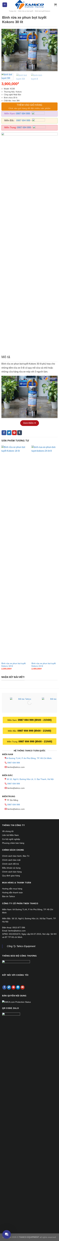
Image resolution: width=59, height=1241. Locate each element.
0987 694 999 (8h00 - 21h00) (35, 719)
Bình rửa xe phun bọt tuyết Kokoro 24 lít (44, 664)
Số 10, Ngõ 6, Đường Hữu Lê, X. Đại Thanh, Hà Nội (30, 779)
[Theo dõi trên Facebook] (4, 987)
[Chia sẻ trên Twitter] (9, 432)
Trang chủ (12, 11)
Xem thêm (28, 423)
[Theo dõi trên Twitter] (9, 987)
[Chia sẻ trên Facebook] (4, 432)
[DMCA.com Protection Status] (16, 1002)
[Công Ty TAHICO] (29, 4)
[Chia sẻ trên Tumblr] (19, 432)
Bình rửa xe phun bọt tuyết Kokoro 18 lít (13, 664)
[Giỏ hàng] (55, 5)
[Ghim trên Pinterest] (14, 432)
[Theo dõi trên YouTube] (22, 987)
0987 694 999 (23, 113)
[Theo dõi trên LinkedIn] (18, 987)
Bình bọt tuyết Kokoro (42, 11)
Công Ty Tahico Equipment (21, 946)
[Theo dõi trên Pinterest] (13, 987)
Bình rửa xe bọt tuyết (25, 11)
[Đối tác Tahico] (23, 703)
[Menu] (4, 4)
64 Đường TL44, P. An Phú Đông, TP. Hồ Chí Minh (29, 758)
